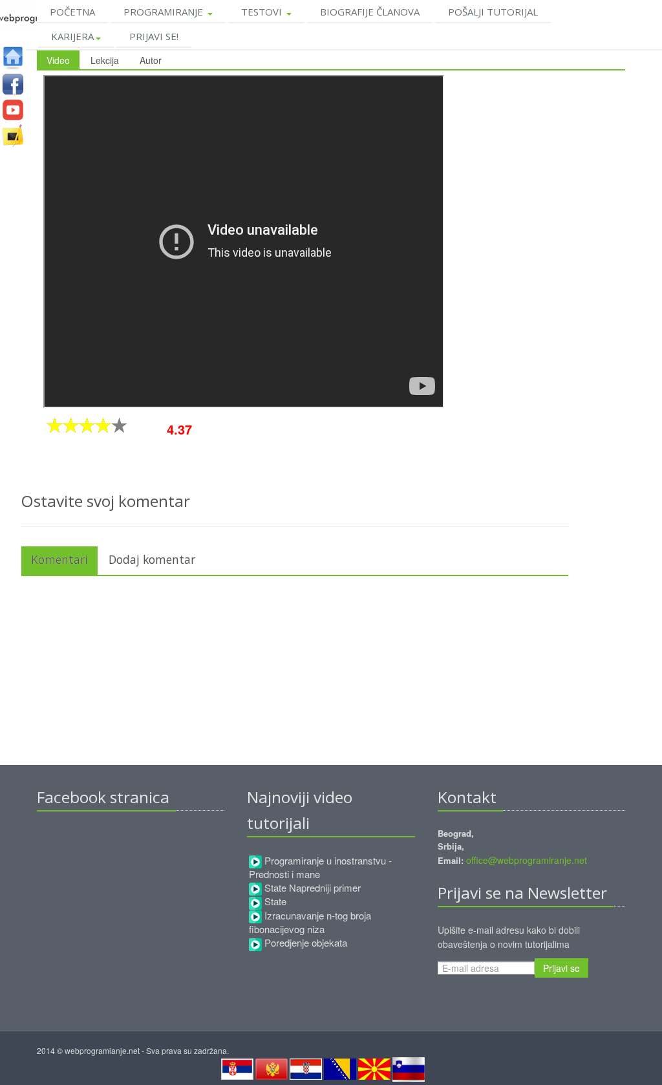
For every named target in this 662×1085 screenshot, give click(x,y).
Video (58, 60)
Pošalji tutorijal (493, 11)
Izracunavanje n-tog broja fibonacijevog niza (310, 922)
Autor (151, 60)
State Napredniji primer (312, 887)
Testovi (262, 11)
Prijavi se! (153, 36)
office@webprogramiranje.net (526, 860)
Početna (72, 11)
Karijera (72, 36)
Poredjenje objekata (305, 942)
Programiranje (164, 11)
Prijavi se (561, 967)
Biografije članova (370, 11)
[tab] (59, 560)
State (275, 901)
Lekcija (105, 60)
